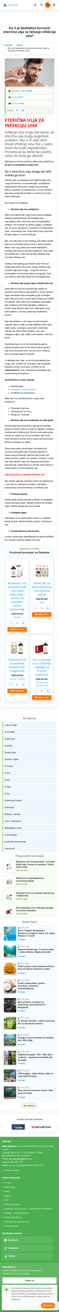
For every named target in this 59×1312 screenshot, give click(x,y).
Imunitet (8, 745)
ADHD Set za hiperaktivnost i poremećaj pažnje (42, 588)
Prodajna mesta (11, 1170)
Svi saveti (28, 1105)
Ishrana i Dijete (11, 759)
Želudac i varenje (12, 814)
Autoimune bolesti (13, 800)
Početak (8, 45)
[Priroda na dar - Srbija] (10, 5)
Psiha (7, 780)
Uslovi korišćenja (12, 1204)
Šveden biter (10, 752)
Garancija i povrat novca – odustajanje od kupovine (28, 1209)
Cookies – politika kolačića (16, 1213)
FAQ (6, 1200)
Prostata (9, 766)
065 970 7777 (16, 1162)
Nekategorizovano (13, 828)
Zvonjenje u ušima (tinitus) (23, 389)
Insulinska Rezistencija (15, 841)
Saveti (19, 45)
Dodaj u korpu (18, 629)
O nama (8, 1183)
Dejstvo (7, 1196)
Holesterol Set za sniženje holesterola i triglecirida (17, 665)
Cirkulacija (9, 807)
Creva (7, 773)
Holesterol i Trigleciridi (17, 679)
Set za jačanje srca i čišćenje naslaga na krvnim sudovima (42, 667)
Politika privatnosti (12, 1217)
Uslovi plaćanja (11, 1226)
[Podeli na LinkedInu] (23, 110)
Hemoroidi (17, 617)
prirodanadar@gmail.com (20, 1159)
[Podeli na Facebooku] (17, 110)
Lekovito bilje (11, 725)
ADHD (42, 602)
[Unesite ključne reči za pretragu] (42, 5)
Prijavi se (29, 1280)
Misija (6, 1191)
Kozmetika (10, 732)
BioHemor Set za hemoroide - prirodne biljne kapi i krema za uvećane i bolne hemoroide (17, 596)
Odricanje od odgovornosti (16, 1222)
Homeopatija (11, 835)
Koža (7, 793)
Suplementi (10, 739)
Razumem (48, 1305)
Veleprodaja (9, 1187)
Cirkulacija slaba (42, 683)
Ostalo (8, 786)
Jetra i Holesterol (13, 821)
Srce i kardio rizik (42, 686)
